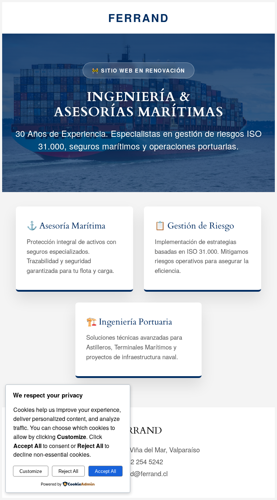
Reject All (68, 471)
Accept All (105, 471)
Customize (30, 471)
